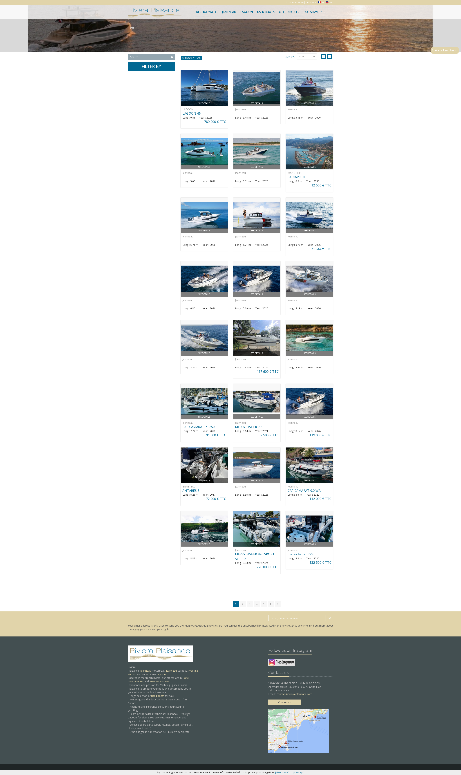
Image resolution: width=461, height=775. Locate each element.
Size (301, 56)
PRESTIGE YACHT (206, 12)
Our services (313, 12)
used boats (157, 696)
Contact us (284, 702)
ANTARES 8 (190, 490)
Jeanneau (229, 12)
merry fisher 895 (300, 554)
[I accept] (299, 772)
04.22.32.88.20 (295, 2)
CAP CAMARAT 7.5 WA (198, 427)
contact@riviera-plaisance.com (294, 694)
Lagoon (161, 674)
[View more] (282, 772)
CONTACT (311, 2)
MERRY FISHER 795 (249, 427)
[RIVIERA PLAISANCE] (154, 9)
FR (323, 2)
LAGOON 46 (191, 113)
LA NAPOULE (297, 177)
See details (204, 103)
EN (330, 2)
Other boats (289, 12)
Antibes (138, 681)
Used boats (266, 12)
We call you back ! (445, 50)
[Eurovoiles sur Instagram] (281, 663)
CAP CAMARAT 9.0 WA (304, 490)
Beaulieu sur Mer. (159, 681)
